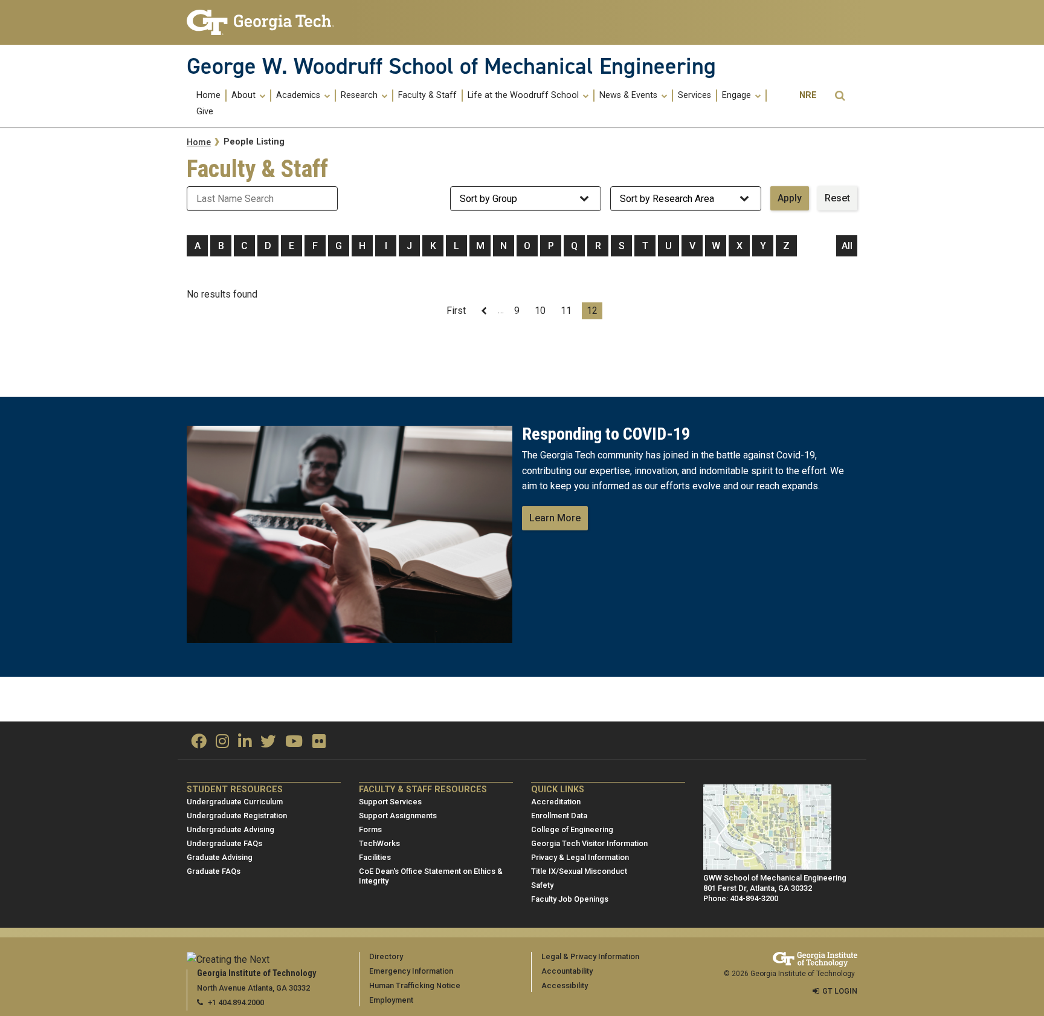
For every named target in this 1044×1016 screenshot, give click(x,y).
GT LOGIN (839, 990)
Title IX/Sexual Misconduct (579, 871)
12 (594, 312)
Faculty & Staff (427, 95)
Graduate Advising (220, 857)
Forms (370, 829)
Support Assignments (398, 815)
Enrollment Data (559, 815)
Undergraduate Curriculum (235, 801)
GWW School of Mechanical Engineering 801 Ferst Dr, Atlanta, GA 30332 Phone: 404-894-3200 (774, 887)
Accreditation (556, 801)
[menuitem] (209, 95)
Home (208, 95)
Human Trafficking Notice (414, 985)
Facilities (375, 857)
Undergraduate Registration (237, 815)
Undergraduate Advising (230, 829)
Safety (542, 885)
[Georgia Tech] (264, 22)
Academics (299, 95)
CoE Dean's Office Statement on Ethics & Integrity (431, 876)
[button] (840, 96)
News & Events (629, 95)
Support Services (390, 801)
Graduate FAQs (213, 871)
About (244, 95)
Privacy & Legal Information (580, 857)
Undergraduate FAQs (224, 843)
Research (360, 95)
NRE (808, 95)
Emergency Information (411, 970)
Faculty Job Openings (569, 899)
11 (568, 310)
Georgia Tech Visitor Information (589, 843)
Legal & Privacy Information (590, 956)
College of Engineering (572, 829)
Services (694, 95)
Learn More (555, 518)
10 (542, 310)
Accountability (567, 970)
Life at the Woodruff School (524, 95)
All (847, 246)
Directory (386, 956)
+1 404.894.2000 (236, 1002)
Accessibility (564, 985)
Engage (737, 95)
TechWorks (379, 843)
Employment (391, 1000)
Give (204, 112)
